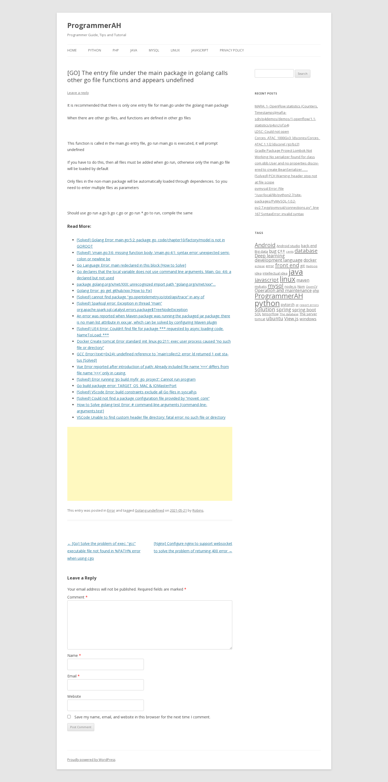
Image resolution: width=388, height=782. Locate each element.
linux (287, 279)
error (270, 265)
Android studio (288, 245)
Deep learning (270, 255)
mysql (275, 285)
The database (289, 314)
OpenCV (311, 287)
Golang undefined (149, 510)
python (267, 303)
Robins (198, 510)
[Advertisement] (149, 464)
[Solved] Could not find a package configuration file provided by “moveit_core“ (143, 398)
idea (258, 273)
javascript (267, 279)
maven (302, 280)
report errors (309, 305)
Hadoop (312, 266)
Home (72, 50)
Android (265, 245)
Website (74, 696)
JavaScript (199, 50)
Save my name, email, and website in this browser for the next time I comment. (142, 716)
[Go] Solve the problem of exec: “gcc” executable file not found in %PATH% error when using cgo (103, 551)
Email (73, 676)
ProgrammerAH (94, 25)
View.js (291, 318)
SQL (258, 314)
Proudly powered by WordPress (91, 759)
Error (111, 510)
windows (308, 318)
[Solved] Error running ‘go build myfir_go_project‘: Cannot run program (136, 379)
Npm (301, 286)
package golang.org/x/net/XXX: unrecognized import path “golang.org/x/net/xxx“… (146, 284)
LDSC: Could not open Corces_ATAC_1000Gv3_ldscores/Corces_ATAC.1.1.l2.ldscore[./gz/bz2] (287, 138)
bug (273, 251)
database (306, 250)
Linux (175, 50)
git (302, 265)
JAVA (133, 50)
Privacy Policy (232, 50)
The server (308, 314)
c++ (281, 251)
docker (310, 260)
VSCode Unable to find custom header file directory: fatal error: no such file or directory (151, 417)
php (316, 290)
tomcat (260, 319)
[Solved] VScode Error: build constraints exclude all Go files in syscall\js (137, 391)
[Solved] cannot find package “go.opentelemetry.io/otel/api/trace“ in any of (140, 296)
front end (287, 265)
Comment (77, 597)
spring (283, 309)
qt (297, 305)
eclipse (260, 266)
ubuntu (274, 318)
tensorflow (270, 314)
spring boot (304, 310)
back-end (309, 245)
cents (290, 251)
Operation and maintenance (283, 290)
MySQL (154, 50)
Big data (261, 251)
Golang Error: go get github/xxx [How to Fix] (114, 290)
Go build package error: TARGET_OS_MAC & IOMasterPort (127, 385)
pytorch (288, 304)
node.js (290, 286)
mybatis (261, 286)
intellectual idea (275, 273)
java (295, 271)
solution (265, 309)
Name (74, 655)
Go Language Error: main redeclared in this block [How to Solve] (131, 265)
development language (278, 260)
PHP (116, 50)
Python (94, 50)
